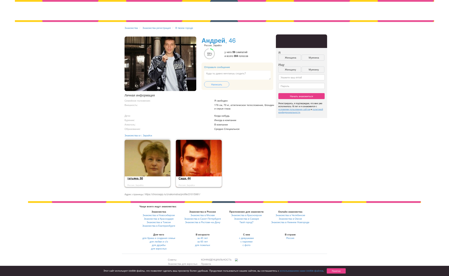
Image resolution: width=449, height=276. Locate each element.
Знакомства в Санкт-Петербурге (202, 218)
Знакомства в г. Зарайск (138, 135)
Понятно (336, 270)
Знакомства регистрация (156, 28)
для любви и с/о (159, 241)
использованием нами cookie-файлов (301, 270)
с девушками (246, 238)
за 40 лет (202, 238)
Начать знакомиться (301, 96)
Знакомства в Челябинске (290, 215)
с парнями (246, 241)
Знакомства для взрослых (182, 263)
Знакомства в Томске (159, 222)
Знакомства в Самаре (246, 218)
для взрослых (159, 248)
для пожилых (202, 245)
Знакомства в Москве (202, 215)
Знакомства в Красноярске (246, 215)
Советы (172, 259)
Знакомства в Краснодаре (159, 218)
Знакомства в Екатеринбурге (158, 225)
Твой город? (246, 222)
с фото (246, 245)
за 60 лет (202, 241)
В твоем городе (184, 28)
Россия (290, 238)
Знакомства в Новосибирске (159, 215)
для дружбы (159, 245)
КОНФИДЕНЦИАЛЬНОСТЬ (216, 259)
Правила (206, 263)
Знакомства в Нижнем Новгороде (290, 222)
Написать (216, 84)
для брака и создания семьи (158, 238)
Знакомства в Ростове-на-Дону (202, 222)
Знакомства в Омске (290, 218)
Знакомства (131, 28)
